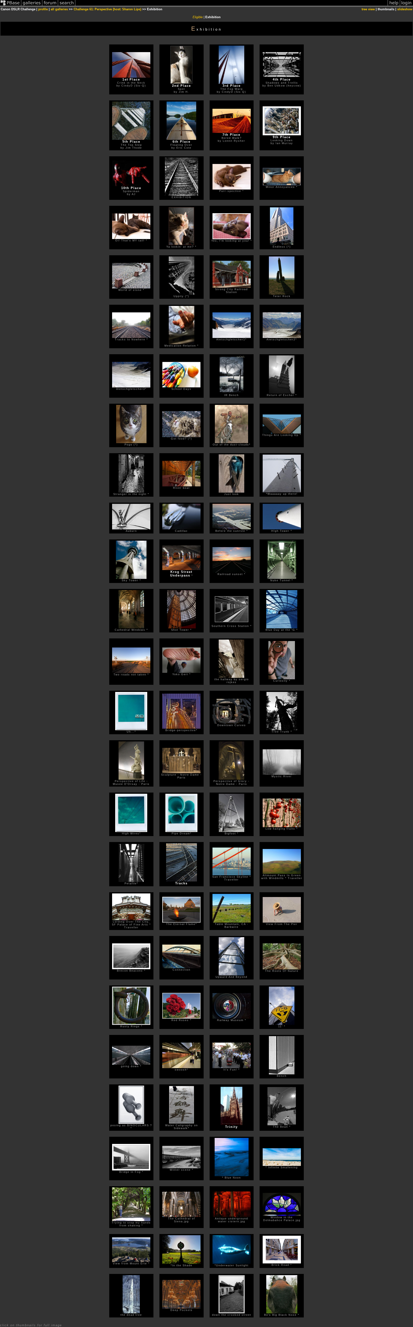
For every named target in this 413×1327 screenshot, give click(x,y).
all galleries (59, 9)
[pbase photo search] (66, 5)
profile (43, 9)
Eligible (198, 17)
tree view (368, 9)
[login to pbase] (406, 5)
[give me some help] (394, 5)
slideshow (404, 9)
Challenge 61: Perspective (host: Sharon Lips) (107, 9)
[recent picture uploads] (31, 5)
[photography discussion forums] (50, 5)
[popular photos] (231, 5)
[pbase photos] (10, 5)
